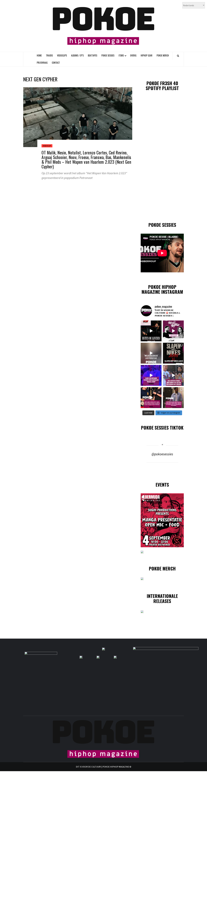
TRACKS (49, 55)
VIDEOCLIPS (62, 55)
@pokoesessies (162, 454)
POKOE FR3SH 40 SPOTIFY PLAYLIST (162, 85)
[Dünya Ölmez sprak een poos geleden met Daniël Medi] (173, 330)
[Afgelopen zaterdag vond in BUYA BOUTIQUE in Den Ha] (173, 397)
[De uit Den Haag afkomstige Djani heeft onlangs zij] (151, 375)
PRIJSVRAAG (42, 62)
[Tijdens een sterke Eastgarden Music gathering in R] (151, 397)
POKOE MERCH (163, 55)
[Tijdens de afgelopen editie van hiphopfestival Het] (173, 375)
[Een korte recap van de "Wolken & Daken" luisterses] (151, 353)
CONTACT (56, 62)
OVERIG (133, 55)
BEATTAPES (92, 55)
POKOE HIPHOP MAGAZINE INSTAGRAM (162, 289)
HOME (39, 55)
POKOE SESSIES (107, 55)
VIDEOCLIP (47, 146)
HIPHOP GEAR (146, 55)
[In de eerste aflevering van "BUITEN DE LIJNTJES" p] (151, 330)
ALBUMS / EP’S (77, 55)
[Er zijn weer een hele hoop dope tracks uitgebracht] (173, 353)
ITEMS (121, 55)
